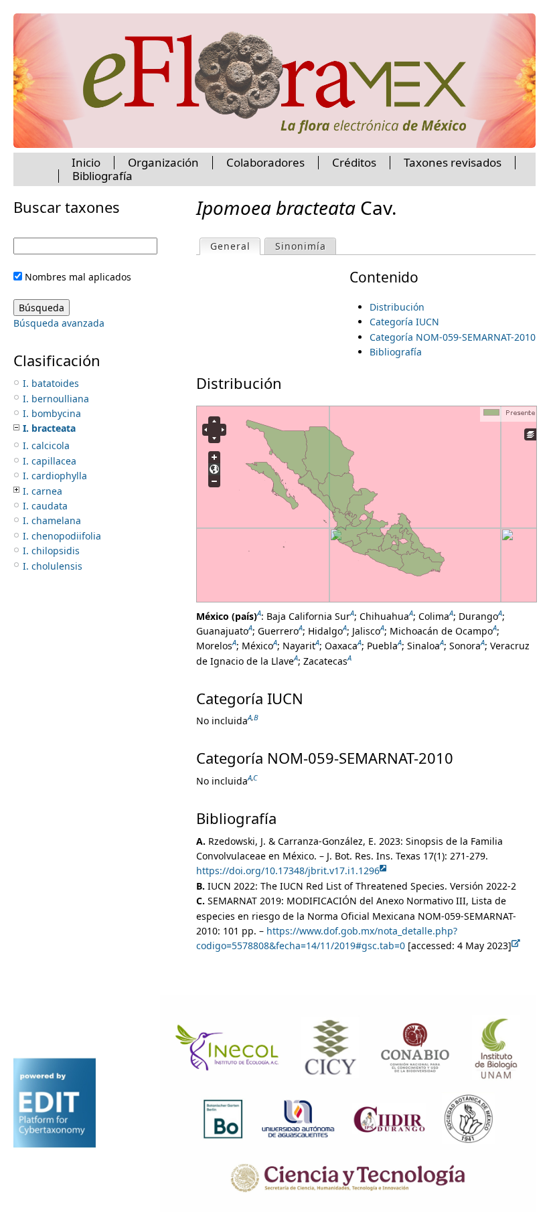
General (235, 246)
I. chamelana (52, 520)
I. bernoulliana (56, 398)
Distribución (397, 307)
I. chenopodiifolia (62, 535)
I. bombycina (52, 413)
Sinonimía (300, 246)
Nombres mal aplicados (78, 276)
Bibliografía (396, 351)
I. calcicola (46, 445)
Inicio (86, 162)
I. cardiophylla (55, 475)
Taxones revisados (452, 162)
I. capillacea (49, 461)
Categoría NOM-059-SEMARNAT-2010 (453, 337)
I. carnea (42, 491)
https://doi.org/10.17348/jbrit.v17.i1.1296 (288, 870)
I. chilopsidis (51, 550)
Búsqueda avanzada (58, 323)
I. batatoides (51, 383)
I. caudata (45, 505)
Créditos (354, 162)
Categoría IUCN (404, 321)
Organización (163, 162)
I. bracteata (49, 428)
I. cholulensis (52, 566)
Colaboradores (265, 162)
